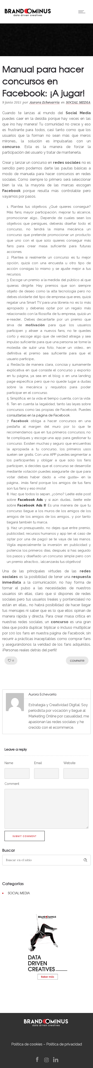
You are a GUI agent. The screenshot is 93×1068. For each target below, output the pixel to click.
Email (38, 763)
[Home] (28, 11)
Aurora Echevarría (45, 102)
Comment (12, 784)
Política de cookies (26, 1044)
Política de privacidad (64, 1044)
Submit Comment (25, 836)
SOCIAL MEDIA (19, 893)
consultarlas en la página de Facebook (38, 415)
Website (69, 763)
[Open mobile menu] (82, 11)
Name (9, 763)
